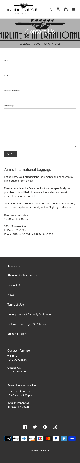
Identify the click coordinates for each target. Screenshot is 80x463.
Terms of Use (15, 304)
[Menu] (74, 9)
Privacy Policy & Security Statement (29, 314)
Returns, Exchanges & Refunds (26, 324)
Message (9, 105)
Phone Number (12, 90)
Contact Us (14, 285)
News (11, 294)
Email (8, 75)
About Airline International (22, 275)
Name (7, 60)
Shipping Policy (16, 333)
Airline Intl (44, 450)
